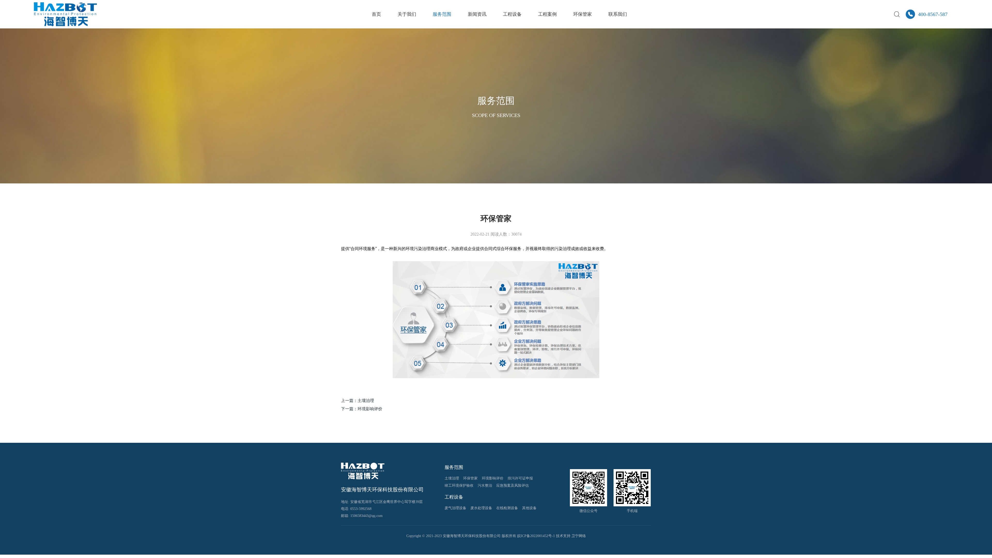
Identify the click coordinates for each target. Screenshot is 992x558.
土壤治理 (452, 478)
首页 (376, 14)
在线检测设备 (507, 508)
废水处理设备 (481, 508)
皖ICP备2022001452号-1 (536, 536)
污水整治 (485, 485)
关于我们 (407, 14)
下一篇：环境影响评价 (361, 409)
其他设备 (529, 508)
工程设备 (512, 14)
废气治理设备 (455, 508)
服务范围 (442, 14)
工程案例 (547, 14)
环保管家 (582, 14)
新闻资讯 (477, 14)
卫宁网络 (578, 536)
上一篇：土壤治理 (357, 400)
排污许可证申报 (520, 478)
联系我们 (617, 14)
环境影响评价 (492, 478)
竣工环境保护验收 (459, 485)
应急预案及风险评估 (512, 485)
